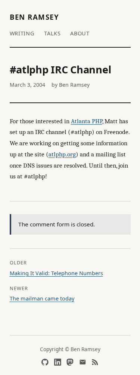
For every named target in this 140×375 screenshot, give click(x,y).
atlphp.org (62, 154)
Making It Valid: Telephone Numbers (56, 273)
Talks (52, 33)
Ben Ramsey (34, 17)
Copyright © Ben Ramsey (70, 349)
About (80, 33)
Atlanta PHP (86, 121)
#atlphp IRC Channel (60, 69)
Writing (22, 33)
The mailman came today (42, 298)
